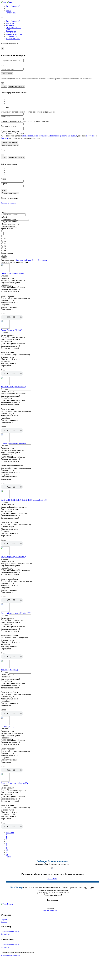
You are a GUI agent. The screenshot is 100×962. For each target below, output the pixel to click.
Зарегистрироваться (16, 86)
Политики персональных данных (63, 136)
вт (5, 238)
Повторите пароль (8, 126)
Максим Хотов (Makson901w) (13, 387)
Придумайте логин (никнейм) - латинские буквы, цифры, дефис (28, 112)
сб (5, 248)
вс (5, 251)
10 (7, 850)
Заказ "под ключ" (13, 6)
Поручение (90, 136)
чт (5, 243)
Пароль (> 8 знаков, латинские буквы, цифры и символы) (25, 121)
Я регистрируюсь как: (10, 131)
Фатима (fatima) (7, 726)
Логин (3, 179)
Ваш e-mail (5, 117)
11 (7, 852)
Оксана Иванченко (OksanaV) (13, 443)
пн (5, 236)
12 (7, 855)
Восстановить (7, 74)
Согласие (5, 138)
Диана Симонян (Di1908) (11, 330)
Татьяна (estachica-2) (9, 670)
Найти (4, 258)
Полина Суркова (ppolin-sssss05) (14, 783)
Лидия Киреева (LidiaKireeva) (13, 557)
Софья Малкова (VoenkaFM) (12, 273)
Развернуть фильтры (8, 203)
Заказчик (20, 133)
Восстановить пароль (10, 145)
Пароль (4, 184)
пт (5, 246)
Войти (4, 86)
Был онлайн (21, 260)
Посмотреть (52, 879)
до (2, 215)
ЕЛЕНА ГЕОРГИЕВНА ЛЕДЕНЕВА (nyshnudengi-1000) (24, 500)
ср (5, 241)
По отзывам (43, 260)
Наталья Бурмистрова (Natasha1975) (16, 613)
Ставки (34, 260)
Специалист (9, 133)
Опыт (28, 260)
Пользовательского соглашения (35, 136)
